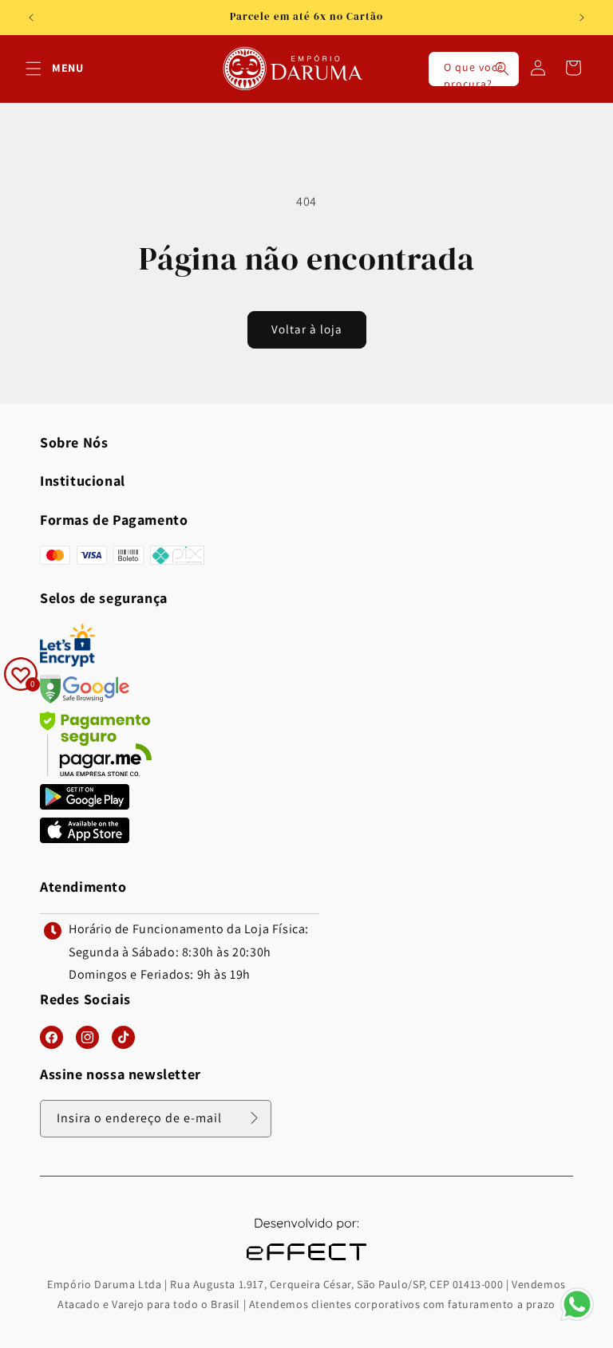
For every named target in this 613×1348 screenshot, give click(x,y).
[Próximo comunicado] (581, 17)
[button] (33, 68)
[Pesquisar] (502, 68)
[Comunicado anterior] (31, 17)
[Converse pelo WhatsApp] (577, 1319)
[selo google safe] (84, 699)
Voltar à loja (306, 329)
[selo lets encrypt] (67, 662)
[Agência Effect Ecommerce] (306, 1262)
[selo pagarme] (96, 771)
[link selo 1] (84, 805)
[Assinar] (253, 1117)
